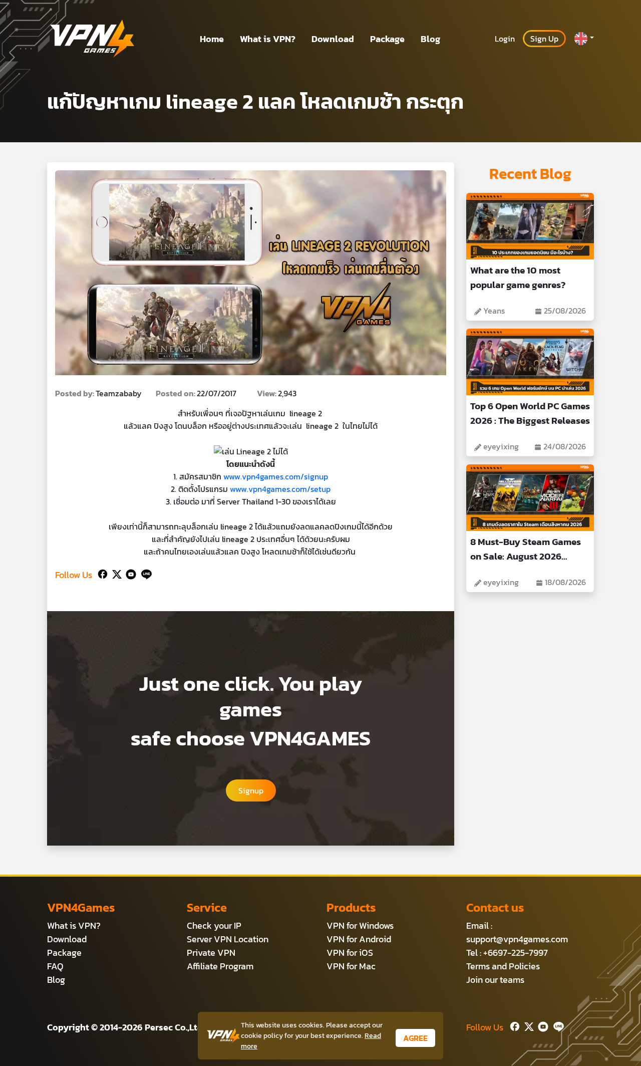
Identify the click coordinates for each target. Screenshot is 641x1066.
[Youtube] (129, 573)
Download (332, 39)
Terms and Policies (503, 966)
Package (387, 39)
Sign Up (544, 39)
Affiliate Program (220, 966)
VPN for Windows (360, 925)
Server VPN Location (227, 939)
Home (212, 39)
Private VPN (211, 952)
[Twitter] (115, 573)
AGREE (415, 1038)
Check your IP (214, 925)
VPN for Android (359, 939)
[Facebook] (101, 573)
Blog (430, 39)
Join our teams (495, 979)
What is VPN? (267, 39)
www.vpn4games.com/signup (275, 476)
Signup (250, 790)
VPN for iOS (350, 952)
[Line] (144, 573)
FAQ (55, 966)
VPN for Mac (351, 966)
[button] (584, 39)
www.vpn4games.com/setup (280, 489)
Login (505, 39)
